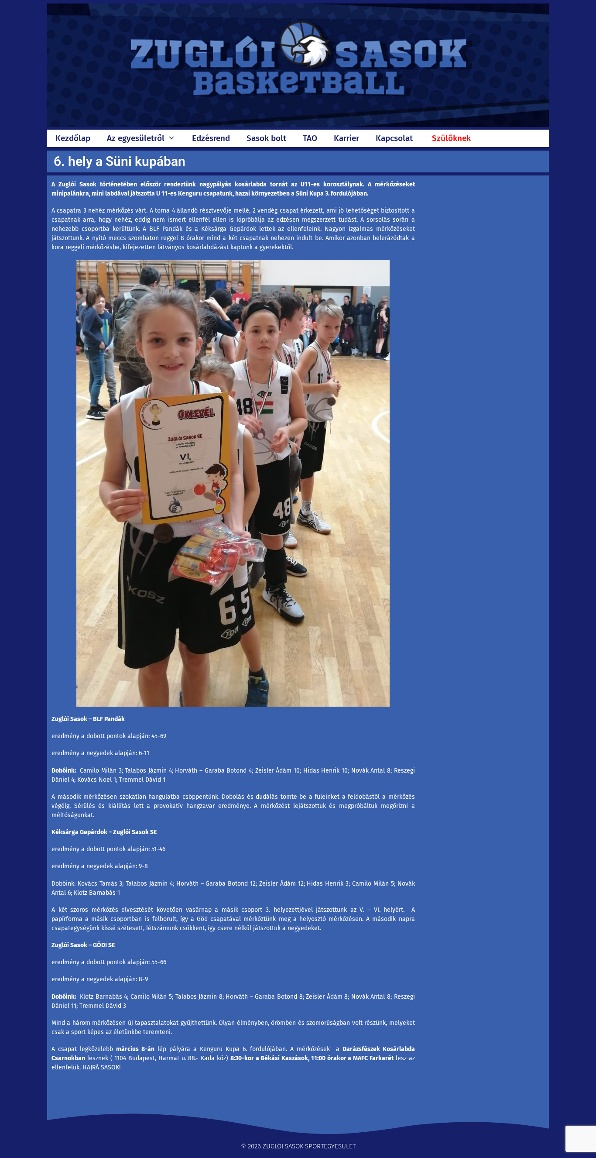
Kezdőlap (72, 138)
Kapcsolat (394, 138)
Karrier (346, 138)
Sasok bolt (266, 138)
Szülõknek (451, 138)
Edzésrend (211, 138)
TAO (310, 138)
